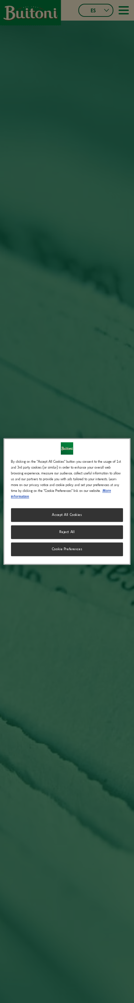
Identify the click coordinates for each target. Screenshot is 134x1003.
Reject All (67, 532)
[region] (67, 501)
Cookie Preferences (67, 549)
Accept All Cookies (67, 514)
